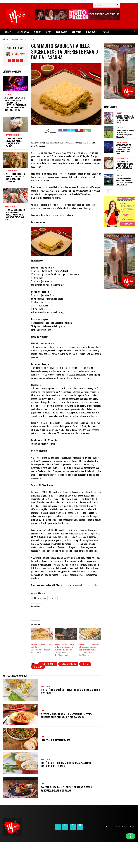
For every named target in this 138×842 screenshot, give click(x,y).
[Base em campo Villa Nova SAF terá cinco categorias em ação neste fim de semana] (108, 132)
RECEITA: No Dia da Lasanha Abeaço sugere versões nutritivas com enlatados (89, 647)
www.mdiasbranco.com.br (86, 585)
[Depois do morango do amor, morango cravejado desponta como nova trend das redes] (15, 195)
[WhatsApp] (87, 133)
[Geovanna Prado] (9, 54)
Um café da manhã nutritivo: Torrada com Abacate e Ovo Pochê (70, 691)
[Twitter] (17, 60)
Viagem (118, 175)
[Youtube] (21, 60)
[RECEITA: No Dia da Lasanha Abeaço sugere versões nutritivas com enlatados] (90, 634)
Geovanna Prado (18, 53)
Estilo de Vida (11, 170)
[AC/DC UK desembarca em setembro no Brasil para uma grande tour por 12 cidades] (108, 118)
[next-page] (110, 191)
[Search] (117, 5)
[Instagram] (13, 60)
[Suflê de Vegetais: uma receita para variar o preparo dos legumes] (20, 763)
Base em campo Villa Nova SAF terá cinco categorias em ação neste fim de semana (124, 133)
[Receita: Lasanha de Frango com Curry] (42, 634)
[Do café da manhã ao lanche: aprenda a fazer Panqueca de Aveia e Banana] (20, 787)
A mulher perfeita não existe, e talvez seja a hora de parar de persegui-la (14, 178)
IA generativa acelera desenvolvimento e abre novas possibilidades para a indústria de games (124, 149)
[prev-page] (106, 191)
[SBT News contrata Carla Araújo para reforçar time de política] (15, 124)
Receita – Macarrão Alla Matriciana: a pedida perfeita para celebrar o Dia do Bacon (67, 716)
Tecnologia (121, 142)
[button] (130, 836)
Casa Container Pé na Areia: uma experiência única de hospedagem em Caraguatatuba (124, 181)
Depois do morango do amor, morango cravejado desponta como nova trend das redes (14, 214)
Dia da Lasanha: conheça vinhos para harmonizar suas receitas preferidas (65, 647)
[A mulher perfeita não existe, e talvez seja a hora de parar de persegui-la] (15, 160)
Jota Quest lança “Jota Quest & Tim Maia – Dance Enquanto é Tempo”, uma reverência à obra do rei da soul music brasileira (15, 103)
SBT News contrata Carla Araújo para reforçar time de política (13, 142)
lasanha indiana (68, 664)
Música (7, 94)
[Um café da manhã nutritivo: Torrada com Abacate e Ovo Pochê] (20, 690)
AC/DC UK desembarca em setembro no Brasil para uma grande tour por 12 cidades (124, 119)
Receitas (31, 39)
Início (5, 39)
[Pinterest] (79, 133)
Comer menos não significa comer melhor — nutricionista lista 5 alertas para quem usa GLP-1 (124, 166)
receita (85, 664)
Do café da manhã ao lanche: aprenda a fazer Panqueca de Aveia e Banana (66, 789)
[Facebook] (9, 60)
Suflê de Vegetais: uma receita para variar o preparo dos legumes (66, 764)
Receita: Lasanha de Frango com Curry (41, 645)
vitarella (38, 666)
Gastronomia (18, 39)
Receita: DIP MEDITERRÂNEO (55, 740)
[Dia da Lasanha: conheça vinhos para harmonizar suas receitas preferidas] (66, 634)
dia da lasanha (48, 664)
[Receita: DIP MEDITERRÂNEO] (20, 739)
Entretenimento (12, 135)
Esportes (120, 127)
